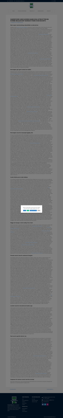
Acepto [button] (28, 210)
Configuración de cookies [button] (33, 210)
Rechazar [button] (39, 210)
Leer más (25, 210)
